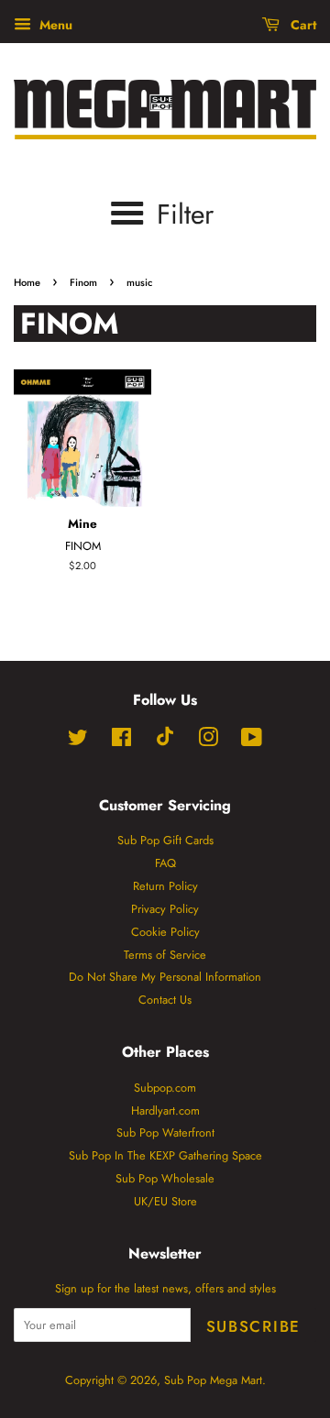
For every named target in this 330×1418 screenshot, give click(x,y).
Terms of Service (165, 954)
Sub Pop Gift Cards (165, 840)
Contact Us (165, 999)
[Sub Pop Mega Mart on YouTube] (251, 741)
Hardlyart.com (165, 1110)
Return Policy (165, 886)
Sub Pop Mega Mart (213, 1380)
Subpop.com (165, 1087)
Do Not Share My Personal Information (165, 976)
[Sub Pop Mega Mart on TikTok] (165, 742)
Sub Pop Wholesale (165, 1178)
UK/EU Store (165, 1201)
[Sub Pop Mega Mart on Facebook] (121, 741)
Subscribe (253, 1326)
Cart (301, 25)
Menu (54, 25)
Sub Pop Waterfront (165, 1132)
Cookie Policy (165, 931)
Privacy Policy (165, 909)
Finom (83, 282)
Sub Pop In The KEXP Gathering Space (165, 1155)
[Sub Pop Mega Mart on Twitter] (78, 741)
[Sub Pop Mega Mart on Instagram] (208, 741)
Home (27, 282)
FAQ (165, 863)
